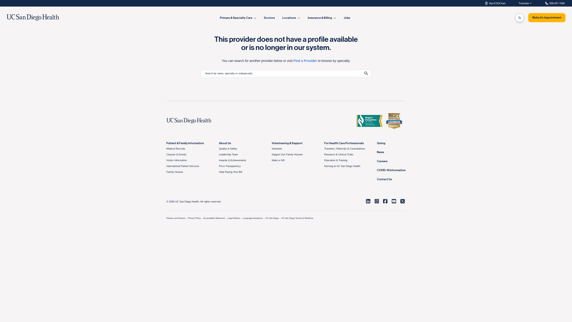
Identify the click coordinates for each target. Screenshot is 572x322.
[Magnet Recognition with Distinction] (369, 121)
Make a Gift (278, 160)
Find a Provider (305, 61)
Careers (382, 161)
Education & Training (335, 160)
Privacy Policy (194, 218)
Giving (381, 143)
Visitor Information (176, 160)
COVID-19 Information (391, 170)
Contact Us (384, 179)
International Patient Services (182, 166)
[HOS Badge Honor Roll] (394, 120)
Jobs (347, 17)
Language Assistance (253, 218)
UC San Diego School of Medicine (297, 218)
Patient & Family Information (185, 143)
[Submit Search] (366, 73)
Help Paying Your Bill (230, 172)
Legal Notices (233, 218)
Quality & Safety (228, 148)
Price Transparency (230, 166)
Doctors (269, 17)
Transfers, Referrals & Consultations (344, 148)
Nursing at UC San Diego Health (342, 166)
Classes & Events (176, 154)
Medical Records (175, 148)
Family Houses (174, 172)
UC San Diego (272, 218)
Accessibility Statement (214, 218)
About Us (225, 143)
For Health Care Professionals (344, 143)
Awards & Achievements (232, 160)
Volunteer (277, 148)
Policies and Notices (175, 218)
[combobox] (281, 73)
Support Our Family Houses (287, 154)
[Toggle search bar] (519, 17)
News (380, 152)
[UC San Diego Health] (194, 121)
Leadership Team (228, 154)
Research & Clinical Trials (338, 154)
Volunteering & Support (287, 143)
